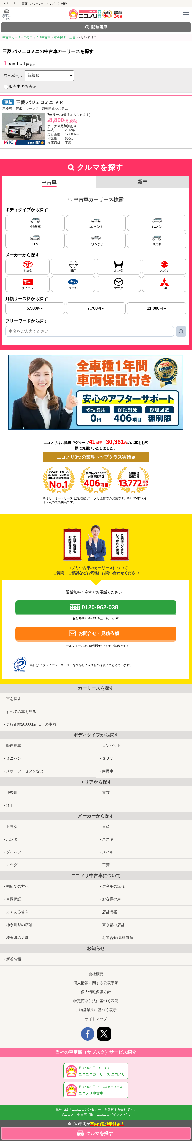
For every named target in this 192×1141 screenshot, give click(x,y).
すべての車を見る (21, 711)
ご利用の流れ (113, 886)
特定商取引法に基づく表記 (96, 1001)
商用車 (108, 771)
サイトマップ (96, 1019)
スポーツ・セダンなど (25, 771)
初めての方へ (17, 886)
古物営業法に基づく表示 (96, 1010)
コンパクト (111, 745)
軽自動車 (13, 745)
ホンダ (12, 839)
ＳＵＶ (108, 758)
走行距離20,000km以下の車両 (31, 724)
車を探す (13, 699)
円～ (35, 308)
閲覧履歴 (100, 27)
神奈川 (12, 792)
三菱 (106, 865)
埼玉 (10, 805)
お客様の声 (111, 899)
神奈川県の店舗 (19, 925)
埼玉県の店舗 (17, 937)
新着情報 (13, 959)
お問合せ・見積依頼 (99, 633)
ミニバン (13, 758)
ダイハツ (13, 852)
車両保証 (13, 899)
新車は (6, 17)
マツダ (12, 865)
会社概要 (96, 974)
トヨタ (12, 826)
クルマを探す (99, 1133)
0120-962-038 (100, 607)
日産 (106, 826)
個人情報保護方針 (96, 992)
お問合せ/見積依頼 (117, 937)
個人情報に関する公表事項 (96, 983)
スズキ (108, 839)
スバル (108, 852)
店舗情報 (109, 912)
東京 (106, 792)
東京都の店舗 (113, 925)
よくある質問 (17, 912)
